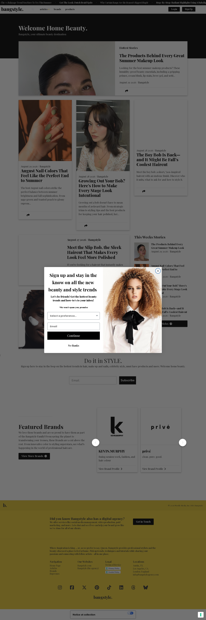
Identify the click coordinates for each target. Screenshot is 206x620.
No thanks (73, 345)
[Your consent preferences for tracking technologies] (201, 615)
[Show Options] (96, 315)
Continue (73, 336)
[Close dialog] (158, 270)
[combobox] (72, 315)
